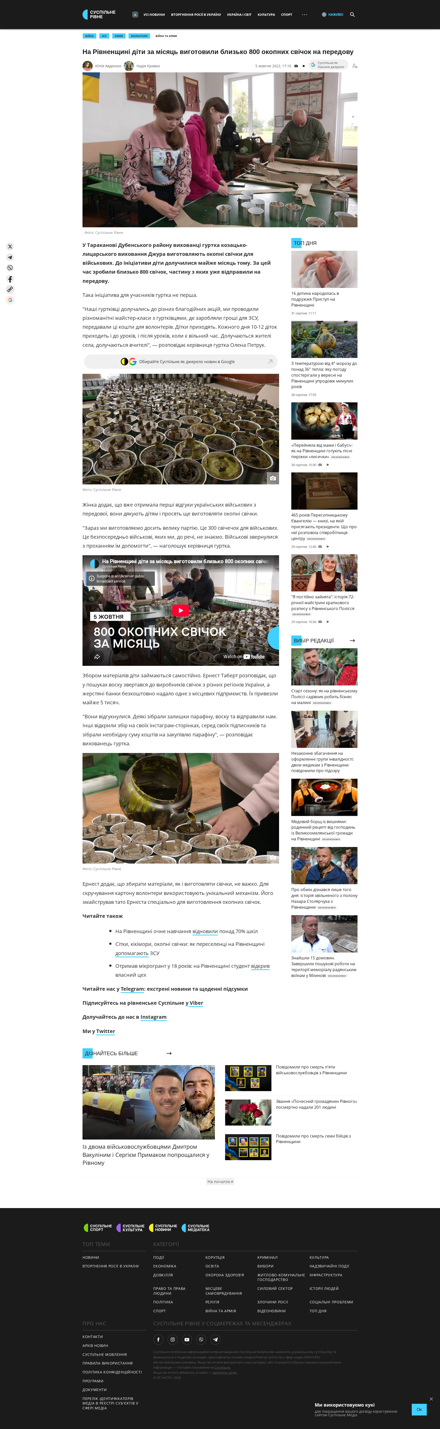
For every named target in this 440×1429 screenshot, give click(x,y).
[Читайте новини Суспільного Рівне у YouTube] (187, 1339)
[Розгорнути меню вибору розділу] (135, 14)
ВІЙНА (89, 36)
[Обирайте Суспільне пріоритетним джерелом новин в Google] (10, 300)
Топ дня (318, 1310)
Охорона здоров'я (224, 1275)
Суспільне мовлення (104, 1354)
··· (304, 14)
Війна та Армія (166, 36)
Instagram (154, 1016)
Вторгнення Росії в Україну (196, 14)
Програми (93, 1381)
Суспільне (222, 1367)
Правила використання (107, 1363)
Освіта (212, 1266)
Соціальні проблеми (332, 1302)
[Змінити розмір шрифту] (355, 66)
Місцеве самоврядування (223, 1291)
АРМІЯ (119, 36)
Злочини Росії (272, 1302)
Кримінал (267, 1257)
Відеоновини (271, 1310)
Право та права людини (169, 1291)
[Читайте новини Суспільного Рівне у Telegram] (215, 1339)
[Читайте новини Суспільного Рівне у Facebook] (158, 1339)
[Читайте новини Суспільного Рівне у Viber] (201, 1339)
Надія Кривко (148, 65)
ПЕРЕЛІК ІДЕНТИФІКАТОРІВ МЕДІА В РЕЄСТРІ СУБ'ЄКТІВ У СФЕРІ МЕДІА (110, 1403)
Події (158, 1257)
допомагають (132, 953)
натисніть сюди (224, 1372)
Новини (90, 1257)
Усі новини (154, 14)
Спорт (286, 14)
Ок (419, 1409)
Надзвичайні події (329, 1266)
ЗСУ (104, 36)
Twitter (105, 1031)
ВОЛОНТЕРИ (139, 36)
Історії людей (324, 1288)
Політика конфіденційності (112, 1372)
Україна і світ (239, 14)
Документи (94, 1389)
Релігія (212, 1302)
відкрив (260, 965)
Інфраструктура (326, 1275)
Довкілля (163, 1275)
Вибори (265, 1266)
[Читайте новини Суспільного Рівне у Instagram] (173, 1339)
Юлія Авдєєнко (108, 65)
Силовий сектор (275, 1288)
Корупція (215, 1257)
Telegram (132, 988)
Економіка (164, 1266)
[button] (10, 246)
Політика (163, 1302)
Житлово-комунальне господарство (281, 1277)
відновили (205, 931)
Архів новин (95, 1345)
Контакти (92, 1336)
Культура (266, 14)
